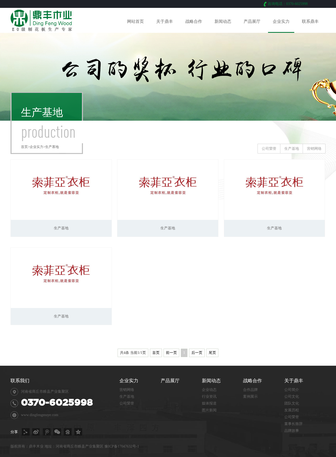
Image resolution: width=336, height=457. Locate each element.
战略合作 (193, 21)
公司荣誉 (269, 149)
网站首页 (135, 21)
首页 (24, 147)
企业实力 (281, 21)
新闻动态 (222, 21)
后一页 (196, 353)
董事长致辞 (293, 424)
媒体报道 (209, 403)
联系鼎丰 (310, 21)
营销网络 (314, 149)
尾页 (212, 353)
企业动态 (209, 390)
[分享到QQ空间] (78, 431)
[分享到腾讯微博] (47, 431)
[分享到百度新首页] (68, 431)
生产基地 (52, 147)
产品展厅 (252, 21)
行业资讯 (209, 396)
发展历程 (291, 410)
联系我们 (19, 380)
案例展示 (250, 396)
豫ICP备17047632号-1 (121, 446)
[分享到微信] (57, 431)
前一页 (171, 353)
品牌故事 (291, 431)
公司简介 (291, 390)
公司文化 (291, 396)
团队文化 (291, 403)
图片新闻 (209, 410)
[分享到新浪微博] (36, 431)
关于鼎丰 (164, 21)
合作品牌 (250, 390)
